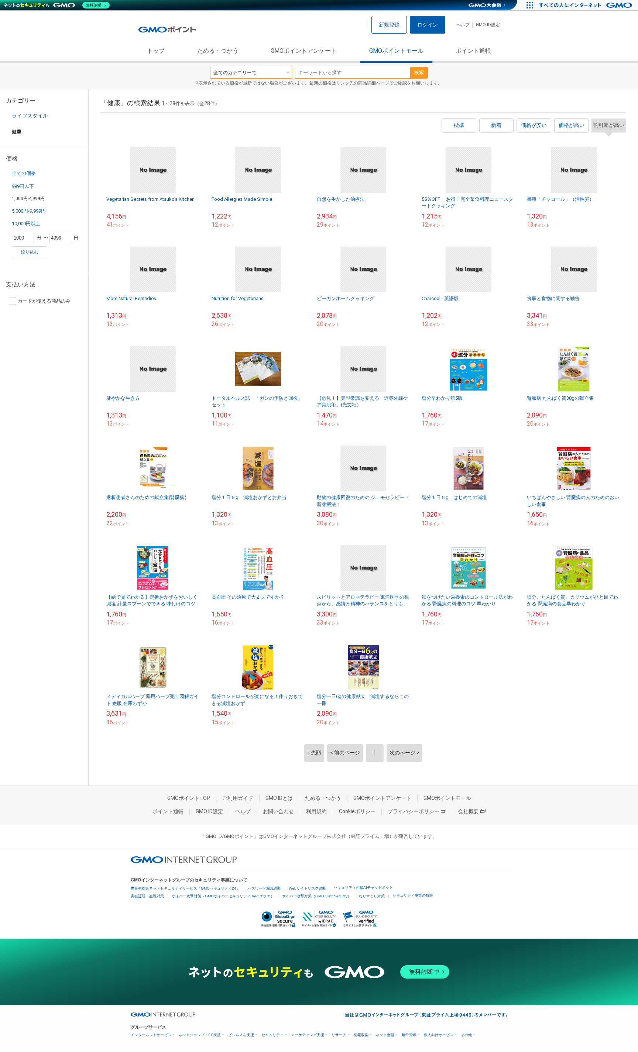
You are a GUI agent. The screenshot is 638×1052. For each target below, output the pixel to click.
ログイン (427, 25)
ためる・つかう (218, 50)
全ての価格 (24, 173)
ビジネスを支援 (241, 1035)
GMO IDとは (279, 798)
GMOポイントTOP (188, 798)
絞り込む (29, 252)
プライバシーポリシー (413, 811)
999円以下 (23, 186)
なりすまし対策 (372, 896)
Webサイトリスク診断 (307, 888)
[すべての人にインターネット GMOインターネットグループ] (586, 5)
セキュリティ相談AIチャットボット (363, 888)
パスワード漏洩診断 (264, 888)
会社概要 (468, 811)
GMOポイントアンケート (304, 50)
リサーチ (339, 1035)
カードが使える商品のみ (44, 301)
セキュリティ (272, 1035)
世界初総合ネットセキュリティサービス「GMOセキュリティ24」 (185, 888)
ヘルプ (463, 24)
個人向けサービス (438, 1035)
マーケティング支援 (307, 1035)
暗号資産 (409, 1035)
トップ (156, 50)
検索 (419, 72)
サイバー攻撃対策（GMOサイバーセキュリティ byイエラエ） (223, 896)
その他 (466, 1035)
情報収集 (361, 1035)
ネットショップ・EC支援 (200, 1035)
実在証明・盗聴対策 (147, 896)
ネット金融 (385, 1035)
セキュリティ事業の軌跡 (412, 895)
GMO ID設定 (488, 24)
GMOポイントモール (396, 50)
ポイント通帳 (473, 50)
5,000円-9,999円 (29, 211)
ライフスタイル (30, 115)
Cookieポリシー (357, 811)
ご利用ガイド (237, 798)
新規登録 (389, 25)
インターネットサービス (151, 1035)
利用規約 (316, 811)
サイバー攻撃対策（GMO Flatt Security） (316, 896)
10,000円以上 (26, 223)
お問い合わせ (278, 811)
